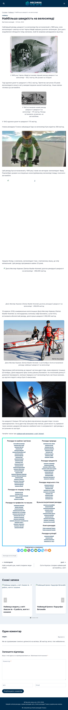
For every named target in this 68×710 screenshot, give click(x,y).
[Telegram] (32, 550)
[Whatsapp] (25, 550)
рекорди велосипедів (9, 555)
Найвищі (5, 15)
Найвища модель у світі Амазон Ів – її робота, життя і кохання (16, 609)
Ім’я (4, 685)
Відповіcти (61, 637)
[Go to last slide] (5, 600)
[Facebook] (18, 550)
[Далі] (62, 600)
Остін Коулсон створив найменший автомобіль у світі (53, 565)
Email (38, 685)
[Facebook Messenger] (39, 550)
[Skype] (42, 550)
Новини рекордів (9, 22)
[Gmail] (46, 550)
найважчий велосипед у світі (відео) (30, 434)
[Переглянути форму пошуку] (3, 3)
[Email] (35, 550)
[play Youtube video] (34, 149)
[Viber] (28, 550)
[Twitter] (21, 550)
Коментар (7, 661)
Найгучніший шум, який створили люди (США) (16, 565)
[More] (49, 550)
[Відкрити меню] (64, 3)
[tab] (30, 617)
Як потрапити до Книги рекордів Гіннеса (34, 707)
